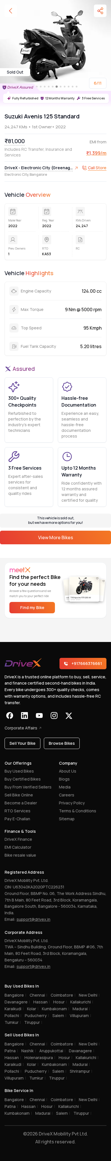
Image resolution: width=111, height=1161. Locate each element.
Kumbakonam (55, 1008)
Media (65, 787)
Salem (59, 1015)
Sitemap (67, 818)
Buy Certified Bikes (23, 779)
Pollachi (13, 1015)
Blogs (64, 779)
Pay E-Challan (17, 818)
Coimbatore (63, 995)
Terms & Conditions (77, 810)
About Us (67, 771)
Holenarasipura (39, 1057)
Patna (11, 1050)
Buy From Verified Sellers (28, 787)
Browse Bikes (62, 743)
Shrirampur (81, 1071)
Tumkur (13, 1022)
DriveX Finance (18, 839)
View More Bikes (55, 537)
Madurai (81, 1008)
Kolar (32, 1008)
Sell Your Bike (22, 743)
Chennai (38, 995)
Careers (66, 795)
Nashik (28, 1050)
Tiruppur (33, 1022)
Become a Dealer (21, 803)
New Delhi (89, 995)
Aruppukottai (52, 1050)
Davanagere (17, 1002)
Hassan (41, 1002)
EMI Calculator (18, 847)
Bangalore (15, 995)
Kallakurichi (81, 1002)
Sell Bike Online (19, 795)
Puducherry (37, 1015)
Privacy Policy (72, 803)
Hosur (60, 1002)
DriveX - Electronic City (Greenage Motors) (39, 168)
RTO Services (17, 810)
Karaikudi (14, 1008)
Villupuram (80, 1015)
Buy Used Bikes (19, 771)
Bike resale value (20, 855)
